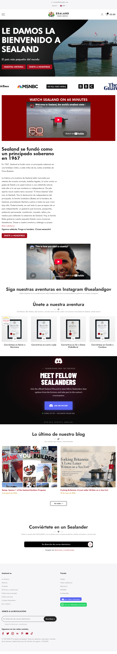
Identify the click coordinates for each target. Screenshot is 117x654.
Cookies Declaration (9, 600)
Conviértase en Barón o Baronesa (14, 346)
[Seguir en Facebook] (3, 634)
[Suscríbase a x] (90, 544)
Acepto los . (60, 550)
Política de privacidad (9, 593)
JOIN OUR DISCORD (61, 406)
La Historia (5, 579)
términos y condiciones (64, 550)
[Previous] (5, 466)
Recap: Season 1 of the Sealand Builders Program (86, 490)
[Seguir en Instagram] (12, 634)
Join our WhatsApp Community (75, 604)
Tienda (62, 579)
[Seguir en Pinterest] (22, 634)
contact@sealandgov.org (60, 2)
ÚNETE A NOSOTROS (39, 66)
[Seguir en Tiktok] (32, 634)
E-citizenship (64, 593)
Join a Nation (6, 604)
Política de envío (7, 597)
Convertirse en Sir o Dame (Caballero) (73, 346)
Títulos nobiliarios (66, 583)
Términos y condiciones (10, 590)
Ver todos (57, 503)
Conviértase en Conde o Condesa (102, 346)
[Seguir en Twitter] (8, 634)
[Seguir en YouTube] (27, 634)
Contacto (5, 586)
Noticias (4, 583)
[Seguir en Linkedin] (17, 634)
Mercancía (63, 586)
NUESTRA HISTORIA (13, 66)
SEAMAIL (63, 590)
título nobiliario (8, 226)
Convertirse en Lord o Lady (43, 344)
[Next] (111, 466)
